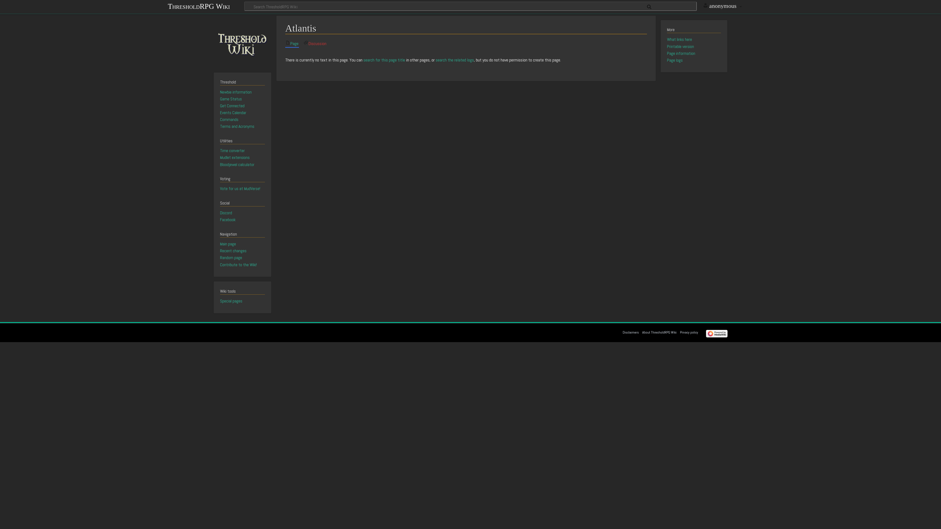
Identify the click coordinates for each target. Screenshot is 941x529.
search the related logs (455, 60)
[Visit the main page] (242, 43)
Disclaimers (631, 332)
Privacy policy (689, 332)
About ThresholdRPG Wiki (659, 332)
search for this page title (384, 60)
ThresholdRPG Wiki (199, 5)
